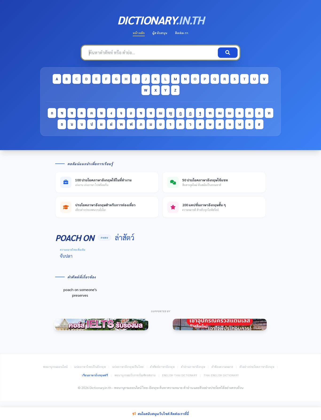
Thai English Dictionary (221, 375)
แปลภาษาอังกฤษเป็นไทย (128, 367)
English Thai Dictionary (179, 375)
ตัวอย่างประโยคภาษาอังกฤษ (257, 367)
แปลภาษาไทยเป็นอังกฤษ (90, 367)
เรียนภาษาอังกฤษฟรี (95, 375)
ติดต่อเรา (181, 33)
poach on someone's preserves (80, 292)
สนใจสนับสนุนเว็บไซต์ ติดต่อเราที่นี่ (163, 414)
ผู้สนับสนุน (159, 33)
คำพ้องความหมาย (222, 367)
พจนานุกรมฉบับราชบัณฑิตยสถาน (135, 375)
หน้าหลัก (139, 33)
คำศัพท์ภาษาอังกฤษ (162, 367)
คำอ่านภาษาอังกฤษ (193, 367)
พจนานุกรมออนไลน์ (55, 367)
